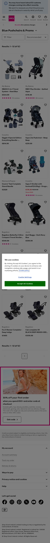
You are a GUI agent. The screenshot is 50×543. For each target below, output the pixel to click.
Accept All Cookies (25, 283)
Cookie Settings (25, 277)
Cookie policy (24, 270)
